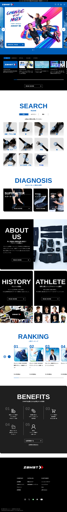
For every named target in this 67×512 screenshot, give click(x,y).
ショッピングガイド (45, 481)
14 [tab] (58, 79)
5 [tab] (28, 79)
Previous (3, 29)
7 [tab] (35, 79)
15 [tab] (62, 79)
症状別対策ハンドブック (32, 484)
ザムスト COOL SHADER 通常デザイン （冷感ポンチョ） (20, 365)
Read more (30, 86)
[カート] (61, 4)
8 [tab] (38, 79)
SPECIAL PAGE (13, 44)
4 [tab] (25, 79)
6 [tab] (32, 79)
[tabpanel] (33, 27)
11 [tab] (48, 79)
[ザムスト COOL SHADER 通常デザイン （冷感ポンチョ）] (21, 354)
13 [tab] (55, 79)
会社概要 (19, 481)
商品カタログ (30, 481)
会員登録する (30, 440)
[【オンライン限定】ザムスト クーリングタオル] (52, 354)
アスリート (19, 487)
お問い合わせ (44, 489)
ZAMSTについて (20, 484)
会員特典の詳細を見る (33, 444)
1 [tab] (15, 79)
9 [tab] (42, 79)
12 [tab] (52, 79)
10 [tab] (45, 79)
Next (64, 29)
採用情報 (19, 489)
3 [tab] (22, 79)
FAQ (42, 487)
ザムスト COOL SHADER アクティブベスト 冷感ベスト (37, 365)
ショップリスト (44, 484)
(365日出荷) (35, 0)
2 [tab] (18, 79)
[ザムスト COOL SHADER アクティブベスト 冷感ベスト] (36, 354)
